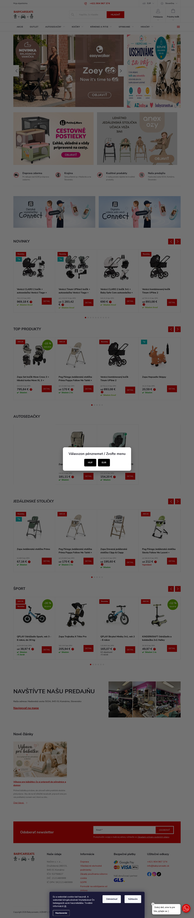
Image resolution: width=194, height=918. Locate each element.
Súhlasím (133, 899)
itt (65, 906)
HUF (90, 462)
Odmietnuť (111, 899)
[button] (186, 908)
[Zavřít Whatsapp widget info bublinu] (153, 904)
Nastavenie (61, 913)
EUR (104, 462)
